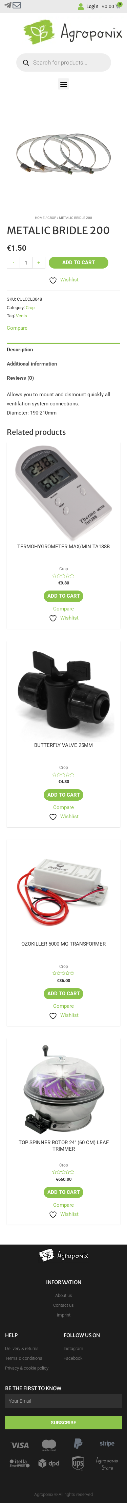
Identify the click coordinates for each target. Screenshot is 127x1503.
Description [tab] (20, 350)
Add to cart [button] (63, 596)
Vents (21, 315)
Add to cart (78, 262)
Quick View (63, 538)
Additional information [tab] (32, 364)
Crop (51, 218)
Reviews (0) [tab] (20, 378)
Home (40, 218)
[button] (63, 84)
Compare (63, 609)
